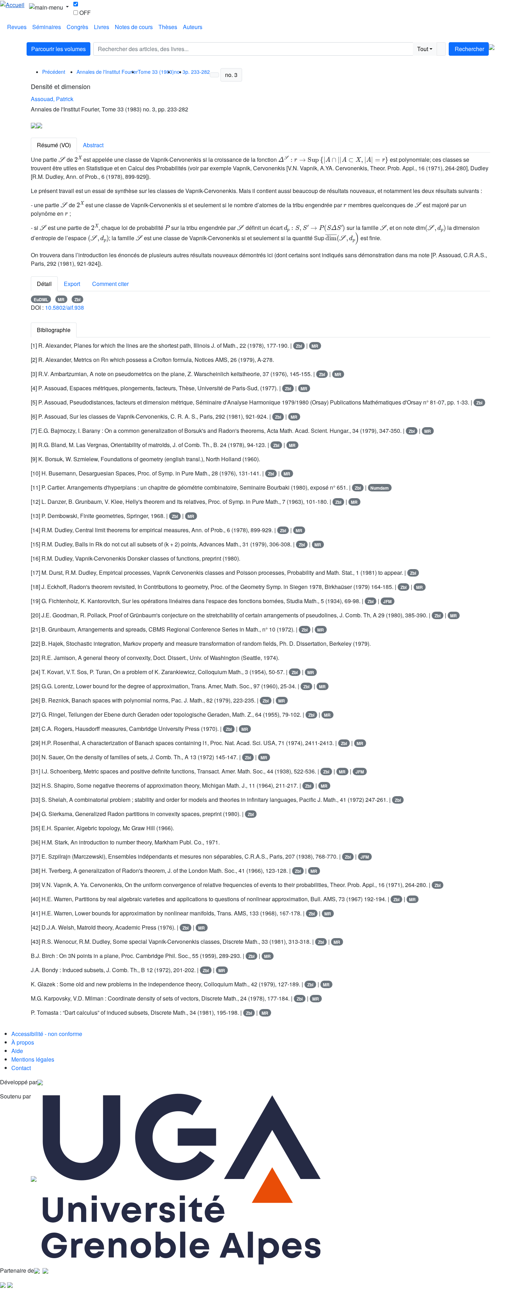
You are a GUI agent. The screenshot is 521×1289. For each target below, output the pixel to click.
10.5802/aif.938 (64, 307)
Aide (17, 1051)
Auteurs (192, 27)
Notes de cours (134, 27)
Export (72, 284)
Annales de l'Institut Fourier (107, 71)
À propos (22, 1042)
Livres (101, 27)
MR (61, 299)
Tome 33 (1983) (156, 71)
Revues (17, 27)
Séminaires (46, 27)
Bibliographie (54, 330)
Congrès (77, 27)
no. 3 (231, 75)
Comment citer (110, 284)
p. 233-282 (197, 71)
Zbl (77, 299)
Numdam (379, 488)
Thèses (167, 27)
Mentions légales (32, 1059)
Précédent (53, 71)
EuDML (41, 299)
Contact (21, 1068)
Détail (44, 284)
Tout (422, 49)
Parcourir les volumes (58, 49)
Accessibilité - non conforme (46, 1034)
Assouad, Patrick (52, 99)
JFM (387, 601)
